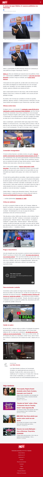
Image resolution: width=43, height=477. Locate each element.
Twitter (21, 466)
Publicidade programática (17, 450)
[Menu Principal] (40, 2)
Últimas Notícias (21, 452)
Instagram (21, 468)
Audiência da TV (21, 455)
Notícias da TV (21, 457)
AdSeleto (29, 450)
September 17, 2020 (21, 198)
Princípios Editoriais (21, 470)
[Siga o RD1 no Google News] (3, 9)
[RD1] (4, 2)
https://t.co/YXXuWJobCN (10, 195)
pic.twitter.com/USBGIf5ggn (24, 195)
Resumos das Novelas (21, 461)
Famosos (21, 459)
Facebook (22, 464)
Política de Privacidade (21, 473)
